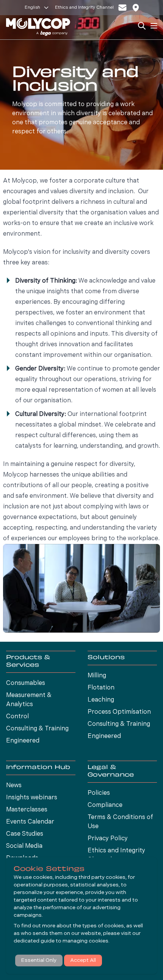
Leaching (101, 700)
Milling (97, 676)
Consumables (25, 683)
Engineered (22, 741)
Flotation (101, 688)
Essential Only (38, 960)
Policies (99, 793)
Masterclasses (26, 810)
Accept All (83, 960)
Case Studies (24, 834)
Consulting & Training (37, 729)
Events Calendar (30, 822)
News (14, 786)
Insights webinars (31, 798)
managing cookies (85, 941)
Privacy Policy (108, 839)
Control (17, 717)
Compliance (105, 805)
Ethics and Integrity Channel (84, 7)
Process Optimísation (119, 712)
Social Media (24, 846)
